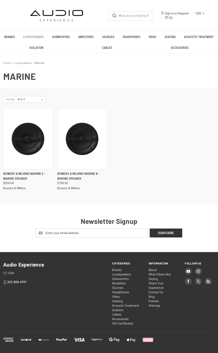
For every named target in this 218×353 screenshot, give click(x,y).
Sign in (169, 13)
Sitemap (154, 305)
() (170, 18)
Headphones (131, 37)
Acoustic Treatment (199, 37)
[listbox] (31, 99)
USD (199, 13)
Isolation (36, 47)
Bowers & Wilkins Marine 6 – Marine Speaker (24, 176)
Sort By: (10, 99)
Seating (170, 37)
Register (183, 13)
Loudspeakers (33, 37)
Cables (107, 47)
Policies (154, 301)
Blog (152, 296)
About (153, 270)
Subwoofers (61, 37)
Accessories (180, 47)
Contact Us (156, 292)
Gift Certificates (122, 323)
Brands (9, 37)
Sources (108, 37)
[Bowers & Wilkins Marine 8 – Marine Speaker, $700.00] (82, 139)
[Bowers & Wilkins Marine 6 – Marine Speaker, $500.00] (28, 139)
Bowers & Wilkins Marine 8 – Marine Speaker (78, 176)
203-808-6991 (17, 282)
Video (152, 37)
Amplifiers (86, 37)
